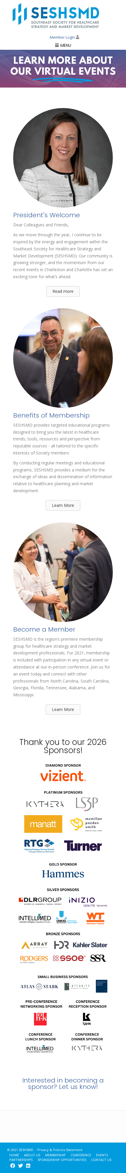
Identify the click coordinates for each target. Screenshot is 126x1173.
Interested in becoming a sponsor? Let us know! (63, 1083)
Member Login (63, 37)
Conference (81, 1155)
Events (102, 1155)
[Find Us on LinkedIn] (28, 1165)
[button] (63, 291)
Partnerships (21, 1159)
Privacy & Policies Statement (59, 1150)
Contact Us (101, 1159)
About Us (32, 1155)
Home (14, 1155)
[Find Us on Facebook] (12, 1165)
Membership (55, 1155)
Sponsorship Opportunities (62, 1159)
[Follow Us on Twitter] (20, 1165)
